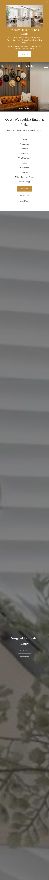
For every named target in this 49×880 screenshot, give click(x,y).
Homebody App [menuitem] (24, 182)
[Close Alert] (46, 3)
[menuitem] (25, 139)
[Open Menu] (46, 66)
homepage (37, 130)
